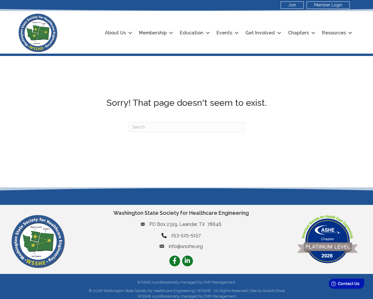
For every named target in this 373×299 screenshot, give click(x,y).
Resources (334, 33)
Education (191, 33)
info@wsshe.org (186, 246)
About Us (115, 33)
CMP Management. (219, 282)
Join (292, 5)
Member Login (328, 5)
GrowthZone (274, 291)
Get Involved (260, 33)
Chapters (298, 33)
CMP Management (220, 296)
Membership (153, 33)
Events (224, 33)
